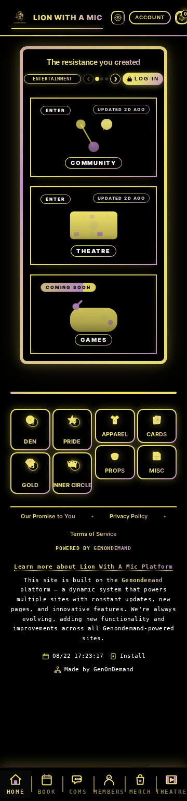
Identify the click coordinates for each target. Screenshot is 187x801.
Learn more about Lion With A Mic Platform (93, 566)
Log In (147, 78)
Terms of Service (93, 533)
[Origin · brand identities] (118, 17)
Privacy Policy (129, 516)
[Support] (101, 78)
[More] (106, 78)
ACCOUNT (150, 17)
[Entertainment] (97, 79)
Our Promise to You (48, 516)
